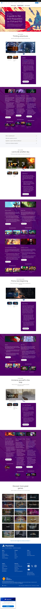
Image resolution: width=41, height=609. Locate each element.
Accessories (15, 2)
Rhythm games (13, 5)
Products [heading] (16, 550)
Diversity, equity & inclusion (31, 555)
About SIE (3, 551)
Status (3, 567)
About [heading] (3, 550)
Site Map (37, 585)
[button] (9, 58)
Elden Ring (21, 97)
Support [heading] (3, 563)
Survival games (27, 5)
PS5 (6, 2)
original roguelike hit (29, 98)
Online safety (29, 554)
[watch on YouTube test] (10, 57)
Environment (29, 551)
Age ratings (16, 567)
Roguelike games (20, 5)
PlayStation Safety (4, 566)
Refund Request (4, 571)
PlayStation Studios (4, 554)
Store (3, 2)
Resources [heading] (16, 563)
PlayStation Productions (5, 555)
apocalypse (18, 102)
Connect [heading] (28, 563)
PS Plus (12, 2)
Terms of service (17, 564)
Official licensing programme (19, 571)
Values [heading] (28, 550)
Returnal (25, 60)
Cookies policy (34, 585)
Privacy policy (23, 585)
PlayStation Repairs (4, 568)
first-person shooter (29, 446)
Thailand (5, 585)
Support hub (3, 564)
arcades (8, 101)
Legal (19, 585)
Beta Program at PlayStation (31, 574)
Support (22, 2)
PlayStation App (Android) (30, 573)
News (19, 2)
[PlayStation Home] (2, 3)
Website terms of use (28, 585)
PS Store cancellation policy (18, 566)
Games (9, 2)
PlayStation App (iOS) (30, 572)
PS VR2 (15, 554)
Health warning (17, 568)
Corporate (3, 556)
